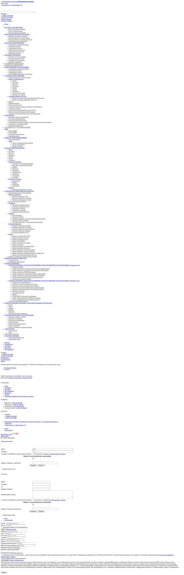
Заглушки (15, 82)
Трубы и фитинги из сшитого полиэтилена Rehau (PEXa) (31, 268)
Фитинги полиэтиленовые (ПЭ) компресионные (28, 289)
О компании (9, 344)
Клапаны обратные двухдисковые (23, 229)
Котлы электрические (15, 31)
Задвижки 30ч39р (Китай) (20, 212)
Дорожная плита (13, 136)
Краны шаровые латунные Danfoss (23, 250)
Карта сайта (5, 436)
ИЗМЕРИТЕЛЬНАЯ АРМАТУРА (16, 258)
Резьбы (14, 88)
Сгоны (14, 89)
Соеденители (16, 172)
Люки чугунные (17, 146)
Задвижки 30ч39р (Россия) (21, 205)
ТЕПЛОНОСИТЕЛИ (11, 334)
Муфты (14, 167)
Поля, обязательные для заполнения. (13, 558)
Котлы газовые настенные (17, 29)
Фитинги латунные (18, 93)
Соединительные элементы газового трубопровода (25, 107)
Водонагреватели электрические (19, 38)
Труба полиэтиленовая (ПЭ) (21, 282)
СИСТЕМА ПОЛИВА (12, 336)
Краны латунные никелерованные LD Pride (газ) (28, 253)
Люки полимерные (18, 144)
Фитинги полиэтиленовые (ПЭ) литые (25, 284)
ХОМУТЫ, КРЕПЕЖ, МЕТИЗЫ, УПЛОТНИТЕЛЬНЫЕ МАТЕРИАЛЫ (28, 303)
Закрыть (4, 572)
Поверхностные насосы (16, 51)
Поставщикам (9, 349)
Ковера (10, 101)
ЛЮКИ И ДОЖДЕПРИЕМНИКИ (16, 138)
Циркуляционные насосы (16, 50)
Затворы (11, 213)
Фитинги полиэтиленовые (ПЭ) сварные (21, 112)
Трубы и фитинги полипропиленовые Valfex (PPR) (29, 274)
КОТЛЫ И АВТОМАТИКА (14, 27)
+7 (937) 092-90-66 (18, 406)
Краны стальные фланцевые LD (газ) (24, 100)
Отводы (14, 84)
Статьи (7, 394)
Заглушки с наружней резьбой (22, 165)
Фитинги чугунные (18, 94)
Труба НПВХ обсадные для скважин (20, 74)
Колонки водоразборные (16, 320)
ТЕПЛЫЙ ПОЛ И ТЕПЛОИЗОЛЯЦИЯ (17, 127)
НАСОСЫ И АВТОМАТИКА (14, 43)
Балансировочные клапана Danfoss (19, 193)
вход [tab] (6, 518)
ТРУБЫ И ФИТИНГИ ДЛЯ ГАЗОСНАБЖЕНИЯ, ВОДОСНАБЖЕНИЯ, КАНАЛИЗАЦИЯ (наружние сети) (43, 281)
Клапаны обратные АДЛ (20, 232)
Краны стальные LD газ (20, 239)
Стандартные (12, 330)
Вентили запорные (14, 194)
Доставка (8, 346)
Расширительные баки (15, 126)
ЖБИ (6, 129)
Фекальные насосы (14, 53)
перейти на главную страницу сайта (20, 378)
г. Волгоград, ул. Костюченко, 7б (11, 5)
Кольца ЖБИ (12, 131)
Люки (10, 141)
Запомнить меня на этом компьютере (15, 527)
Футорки (15, 177)
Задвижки (11, 203)
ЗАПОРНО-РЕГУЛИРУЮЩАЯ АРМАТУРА (19, 191)
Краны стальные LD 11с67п (21, 236)
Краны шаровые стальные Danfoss (23, 251)
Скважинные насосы (15, 48)
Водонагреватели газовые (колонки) (20, 39)
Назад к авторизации (17, 560)
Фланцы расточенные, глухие (22, 189)
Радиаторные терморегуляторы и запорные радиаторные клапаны (30, 122)
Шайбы (10, 310)
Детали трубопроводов (15, 79)
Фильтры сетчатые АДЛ (16, 58)
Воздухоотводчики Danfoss (17, 201)
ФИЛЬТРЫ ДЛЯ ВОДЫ (12, 55)
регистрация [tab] (9, 520)
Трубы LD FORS (17, 267)
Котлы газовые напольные (17, 32)
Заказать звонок (6, 19)
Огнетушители (13, 322)
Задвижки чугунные (19, 210)
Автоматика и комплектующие (18, 45)
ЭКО (10, 332)
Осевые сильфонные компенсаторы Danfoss (22, 256)
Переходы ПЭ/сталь (14, 105)
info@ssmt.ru (5, 358)
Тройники (15, 91)
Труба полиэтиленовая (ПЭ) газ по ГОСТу (22, 110)
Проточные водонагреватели (17, 41)
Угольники (15, 175)
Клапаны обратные (14, 224)
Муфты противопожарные (17, 324)
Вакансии (8, 393)
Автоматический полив (16, 337)
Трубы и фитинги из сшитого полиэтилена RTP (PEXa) (30, 270)
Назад (6, 24)
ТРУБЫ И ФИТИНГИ (12, 263)
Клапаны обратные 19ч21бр (21, 225)
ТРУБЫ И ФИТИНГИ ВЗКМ (18, 301)
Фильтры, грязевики (15, 62)
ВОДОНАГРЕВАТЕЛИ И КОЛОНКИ (17, 34)
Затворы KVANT (17, 217)
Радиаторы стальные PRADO (18, 124)
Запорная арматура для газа (17, 96)
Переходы (15, 86)
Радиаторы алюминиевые (16, 119)
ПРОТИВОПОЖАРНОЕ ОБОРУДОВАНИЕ (19, 315)
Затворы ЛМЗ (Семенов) (20, 220)
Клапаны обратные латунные (22, 227)
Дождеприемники (14, 139)
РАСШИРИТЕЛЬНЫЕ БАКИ (14, 63)
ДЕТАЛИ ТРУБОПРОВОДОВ (15, 148)
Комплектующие (13, 103)
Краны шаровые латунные (21, 248)
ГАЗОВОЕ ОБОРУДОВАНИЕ (14, 76)
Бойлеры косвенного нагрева (18, 36)
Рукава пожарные (14, 325)
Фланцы (11, 188)
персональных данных (58, 454)
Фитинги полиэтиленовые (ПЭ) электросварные (24, 113)
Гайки (10, 306)
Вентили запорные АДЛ (20, 196)
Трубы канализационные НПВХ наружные (26, 298)
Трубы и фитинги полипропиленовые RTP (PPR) (28, 275)
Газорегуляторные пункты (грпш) (19, 77)
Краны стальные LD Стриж (21, 243)
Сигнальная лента (18, 293)
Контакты (8, 348)
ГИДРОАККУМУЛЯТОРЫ (14, 65)
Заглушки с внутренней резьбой (22, 163)
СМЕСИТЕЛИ (9, 329)
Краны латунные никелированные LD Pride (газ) (28, 98)
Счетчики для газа (14, 108)
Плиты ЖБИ (12, 132)
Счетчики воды (13, 260)
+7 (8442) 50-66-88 (7, 15)
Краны (10, 234)
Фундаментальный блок (16, 134)
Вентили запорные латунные (21, 198)
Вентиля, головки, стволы (17, 317)
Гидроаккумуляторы (15, 70)
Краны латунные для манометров (23, 246)
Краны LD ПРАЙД (18, 241)
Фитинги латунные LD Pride (21, 279)
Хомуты (11, 308)
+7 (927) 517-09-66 (7, 17)
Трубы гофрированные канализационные (25, 299)
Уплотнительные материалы (17, 313)
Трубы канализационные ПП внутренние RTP (27, 277)
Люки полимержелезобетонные (22, 143)
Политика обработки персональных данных (19, 396)
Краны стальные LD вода (20, 237)
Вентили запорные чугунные (21, 200)
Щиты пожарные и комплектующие (20, 327)
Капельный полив (14, 339)
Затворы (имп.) (17, 215)
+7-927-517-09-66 (16, 403)
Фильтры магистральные (16, 60)
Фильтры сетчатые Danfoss (17, 57)
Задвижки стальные (18, 208)
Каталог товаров (6, 21)
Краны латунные (17, 244)
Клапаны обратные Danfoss (21, 231)
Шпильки (11, 312)
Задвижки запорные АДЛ (20, 206)
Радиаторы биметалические (17, 120)
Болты (10, 305)
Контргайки (16, 181)
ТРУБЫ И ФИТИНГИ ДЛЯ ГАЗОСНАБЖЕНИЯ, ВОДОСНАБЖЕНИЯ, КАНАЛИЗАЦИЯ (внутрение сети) (44, 265)
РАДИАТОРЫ (9, 115)
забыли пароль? (11, 529)
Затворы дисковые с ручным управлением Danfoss (28, 219)
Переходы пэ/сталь (18, 291)
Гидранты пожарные (15, 318)
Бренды (7, 342)
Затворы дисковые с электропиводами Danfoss (27, 222)
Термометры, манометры (16, 262)
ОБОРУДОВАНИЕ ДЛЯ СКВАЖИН (17, 67)
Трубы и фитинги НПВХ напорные (24, 272)
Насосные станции (14, 46)
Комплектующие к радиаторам (18, 117)
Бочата (14, 81)
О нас (6, 386)
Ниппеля (15, 169)
